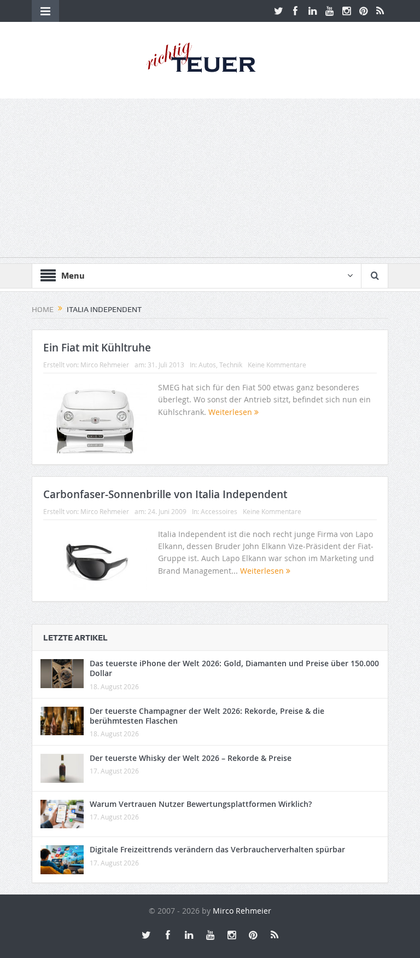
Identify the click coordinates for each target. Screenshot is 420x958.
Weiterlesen (231, 412)
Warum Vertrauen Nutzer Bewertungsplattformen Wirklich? (201, 804)
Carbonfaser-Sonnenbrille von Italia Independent (165, 494)
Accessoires (219, 511)
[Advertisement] (210, 180)
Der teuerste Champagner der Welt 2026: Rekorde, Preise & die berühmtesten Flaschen (207, 716)
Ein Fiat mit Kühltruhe (97, 348)
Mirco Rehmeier (104, 364)
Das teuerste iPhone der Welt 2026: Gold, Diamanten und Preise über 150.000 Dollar (234, 668)
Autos (207, 364)
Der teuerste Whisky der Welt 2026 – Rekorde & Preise (190, 758)
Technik (230, 364)
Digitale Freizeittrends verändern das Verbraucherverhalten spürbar (217, 849)
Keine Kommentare (277, 364)
